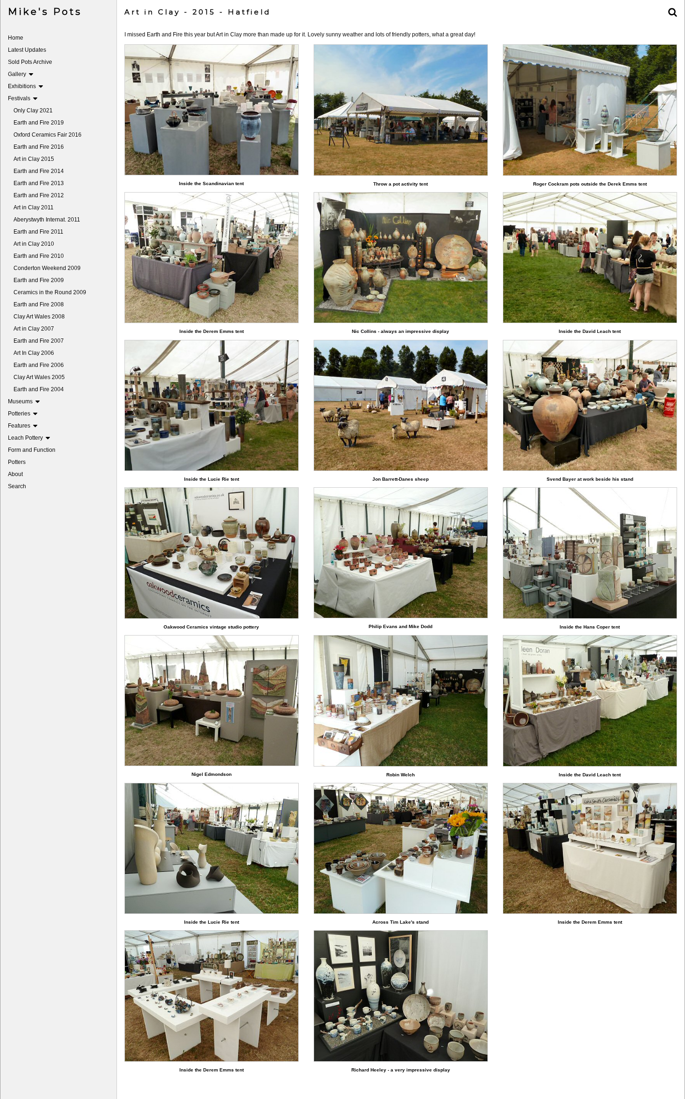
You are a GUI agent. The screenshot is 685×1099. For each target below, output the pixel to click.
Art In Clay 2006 (34, 353)
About (15, 474)
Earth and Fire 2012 (39, 195)
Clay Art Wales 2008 (39, 316)
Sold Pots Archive (30, 62)
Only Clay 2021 (33, 110)
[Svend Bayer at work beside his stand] (590, 405)
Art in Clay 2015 (34, 159)
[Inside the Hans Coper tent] (590, 552)
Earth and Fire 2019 (39, 122)
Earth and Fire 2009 (39, 280)
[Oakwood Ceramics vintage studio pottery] (211, 552)
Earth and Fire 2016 (39, 147)
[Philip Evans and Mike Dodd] (401, 552)
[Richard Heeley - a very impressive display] (401, 995)
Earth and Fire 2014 (39, 171)
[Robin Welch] (401, 700)
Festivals (20, 98)
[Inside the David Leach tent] (590, 257)
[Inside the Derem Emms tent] (211, 257)
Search (17, 486)
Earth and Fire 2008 (39, 304)
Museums (21, 401)
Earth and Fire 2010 (39, 256)
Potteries (20, 413)
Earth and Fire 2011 (38, 231)
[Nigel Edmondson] (211, 700)
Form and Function (31, 450)
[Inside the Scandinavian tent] (211, 109)
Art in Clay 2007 (34, 328)
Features (20, 425)
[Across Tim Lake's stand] (401, 848)
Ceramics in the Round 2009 (50, 292)
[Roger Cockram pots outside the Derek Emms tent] (590, 109)
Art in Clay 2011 (34, 207)
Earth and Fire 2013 (39, 183)
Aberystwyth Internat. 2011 (47, 219)
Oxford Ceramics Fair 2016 (48, 134)
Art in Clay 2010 (34, 244)
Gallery (18, 74)
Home (15, 38)
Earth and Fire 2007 (39, 341)
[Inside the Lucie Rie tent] (211, 405)
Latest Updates (27, 50)
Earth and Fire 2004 (39, 389)
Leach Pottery (27, 438)
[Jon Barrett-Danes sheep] (401, 405)
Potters (17, 462)
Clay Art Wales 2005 (39, 377)
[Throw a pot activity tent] (401, 109)
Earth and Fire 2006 (39, 365)
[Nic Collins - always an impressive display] (401, 257)
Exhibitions (23, 86)
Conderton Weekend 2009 (47, 268)
